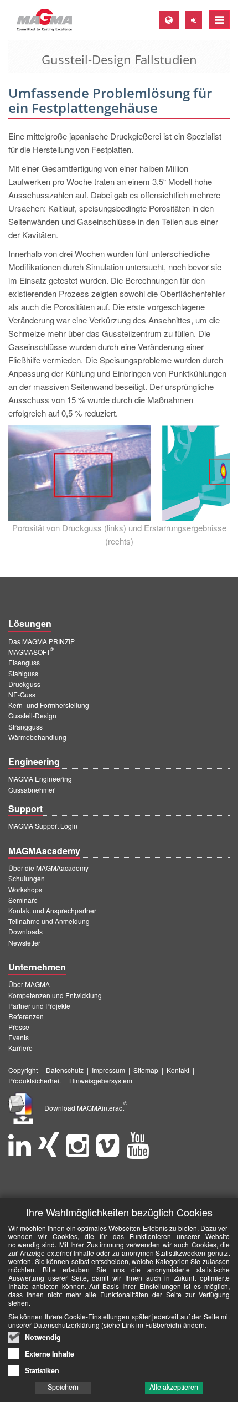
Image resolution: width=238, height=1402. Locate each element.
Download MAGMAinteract (85, 1107)
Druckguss (24, 684)
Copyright (23, 1070)
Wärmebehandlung (37, 737)
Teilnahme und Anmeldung (49, 921)
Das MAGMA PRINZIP (41, 641)
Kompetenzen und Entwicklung (55, 995)
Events (18, 1037)
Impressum (108, 1070)
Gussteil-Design (32, 715)
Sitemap (145, 1070)
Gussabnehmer (31, 789)
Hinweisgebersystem (100, 1080)
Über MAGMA (29, 984)
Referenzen (26, 1016)
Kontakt (178, 1070)
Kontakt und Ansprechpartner (52, 910)
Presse (18, 1026)
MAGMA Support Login (42, 825)
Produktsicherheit (34, 1080)
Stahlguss (23, 673)
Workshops (25, 889)
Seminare (23, 900)
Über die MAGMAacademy (48, 867)
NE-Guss (21, 694)
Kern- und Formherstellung (48, 705)
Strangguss (25, 726)
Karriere (20, 1047)
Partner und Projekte (39, 1005)
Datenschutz (65, 1070)
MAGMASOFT (31, 651)
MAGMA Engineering (40, 778)
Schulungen (26, 878)
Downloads (25, 931)
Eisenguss (24, 662)
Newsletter (24, 942)
